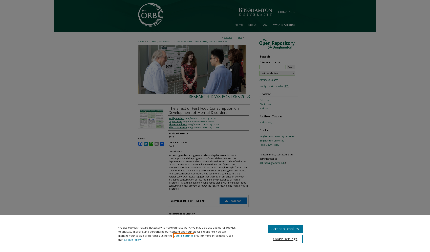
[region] (215, 233)
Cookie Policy (132, 240)
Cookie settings (184, 236)
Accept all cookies (285, 228)
